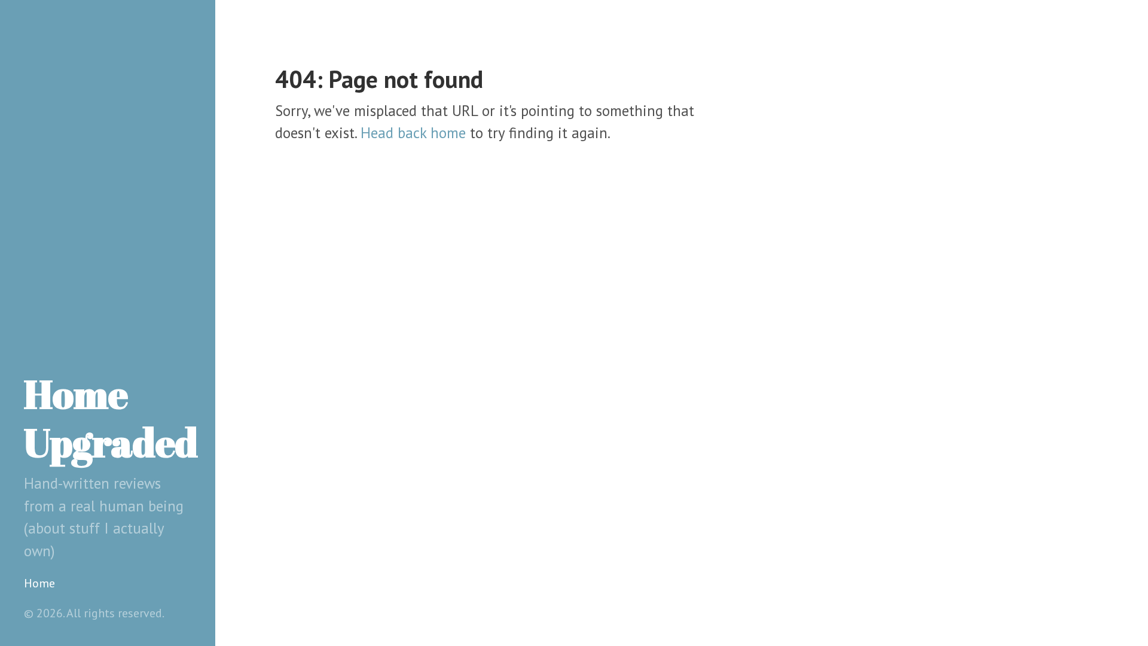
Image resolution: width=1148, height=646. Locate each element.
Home (39, 583)
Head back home (413, 132)
